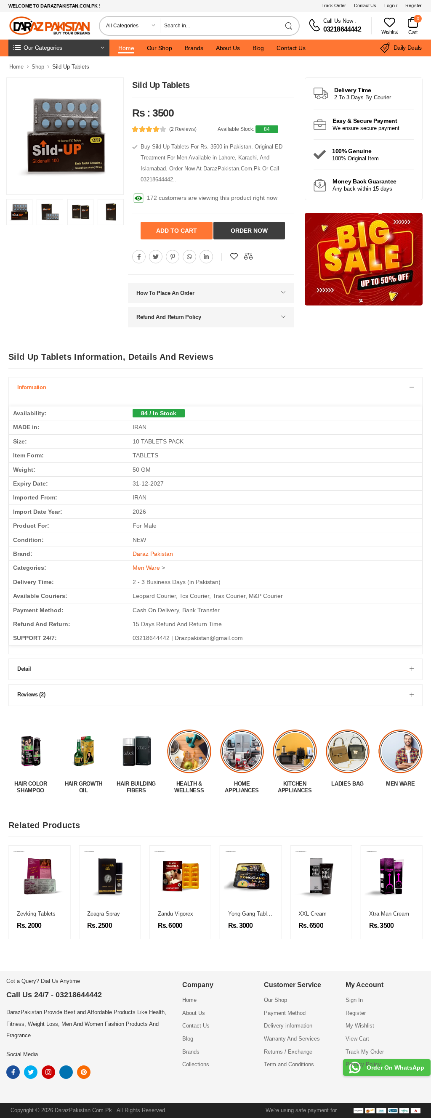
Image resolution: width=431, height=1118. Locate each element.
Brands (194, 48)
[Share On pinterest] (172, 255)
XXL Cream (312, 912)
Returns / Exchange (288, 1050)
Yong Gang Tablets (251, 912)
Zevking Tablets (36, 912)
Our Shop (159, 48)
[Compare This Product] (248, 255)
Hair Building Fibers (83, 785)
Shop (38, 67)
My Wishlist (360, 1024)
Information (31, 385)
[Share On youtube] (206, 255)
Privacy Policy (363, 1063)
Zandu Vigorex (175, 912)
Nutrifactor (400, 782)
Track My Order (365, 1050)
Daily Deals (408, 47)
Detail (24, 667)
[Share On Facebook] (139, 255)
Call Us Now (338, 21)
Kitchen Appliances (242, 785)
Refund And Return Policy (168, 315)
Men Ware (146, 566)
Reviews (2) (31, 693)
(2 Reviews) (183, 129)
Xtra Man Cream (389, 912)
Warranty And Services (292, 1037)
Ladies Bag (295, 782)
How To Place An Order (165, 291)
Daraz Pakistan (153, 552)
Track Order (334, 5)
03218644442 (342, 29)
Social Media (22, 1052)
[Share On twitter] (155, 255)
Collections (195, 1063)
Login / (390, 5)
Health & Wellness (136, 785)
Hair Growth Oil (30, 785)
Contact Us (365, 5)
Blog (258, 48)
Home (126, 48)
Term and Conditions (289, 1063)
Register (413, 5)
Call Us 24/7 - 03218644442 (54, 993)
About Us (228, 48)
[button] (58, 48)
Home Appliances (189, 785)
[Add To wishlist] (234, 255)
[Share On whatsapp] (189, 255)
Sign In (354, 998)
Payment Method (285, 1011)
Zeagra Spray (103, 912)
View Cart (357, 1037)
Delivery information (288, 1024)
